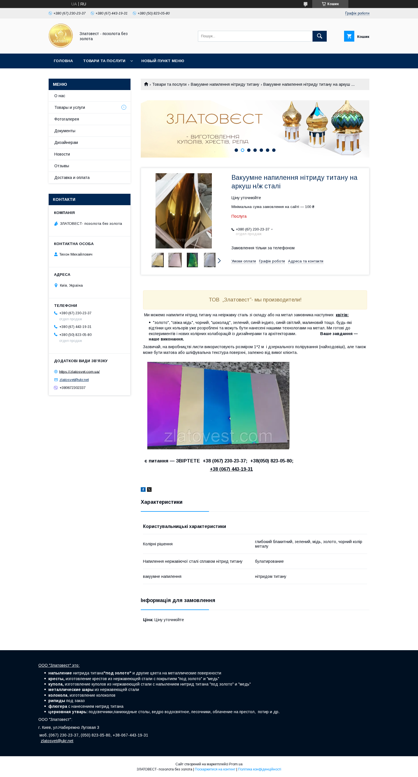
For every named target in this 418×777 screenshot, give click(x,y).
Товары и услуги (69, 107)
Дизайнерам (66, 142)
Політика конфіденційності (259, 769)
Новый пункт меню (162, 61)
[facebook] (143, 490)
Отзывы (61, 166)
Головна (63, 61)
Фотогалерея (66, 119)
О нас (59, 95)
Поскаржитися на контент (215, 769)
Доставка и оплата (72, 177)
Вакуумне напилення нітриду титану (225, 84)
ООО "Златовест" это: (59, 665)
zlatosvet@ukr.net (74, 380)
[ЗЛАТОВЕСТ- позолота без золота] (61, 46)
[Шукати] (320, 36)
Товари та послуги (104, 61)
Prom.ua (236, 764)
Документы (64, 131)
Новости (62, 154)
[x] (149, 490)
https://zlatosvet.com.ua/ (79, 371)
